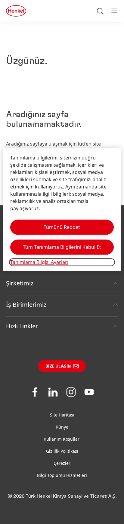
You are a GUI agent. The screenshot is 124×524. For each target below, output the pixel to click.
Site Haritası (62, 415)
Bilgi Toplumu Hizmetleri (62, 475)
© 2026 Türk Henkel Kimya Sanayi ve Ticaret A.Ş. (62, 496)
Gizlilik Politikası (62, 451)
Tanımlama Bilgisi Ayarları (39, 262)
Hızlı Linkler (22, 326)
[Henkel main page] (16, 11)
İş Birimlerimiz (26, 305)
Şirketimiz (19, 283)
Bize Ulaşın (58, 366)
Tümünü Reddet (62, 227)
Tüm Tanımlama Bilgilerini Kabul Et (62, 247)
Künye (62, 427)
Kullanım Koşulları (62, 439)
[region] (62, 209)
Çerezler (62, 463)
